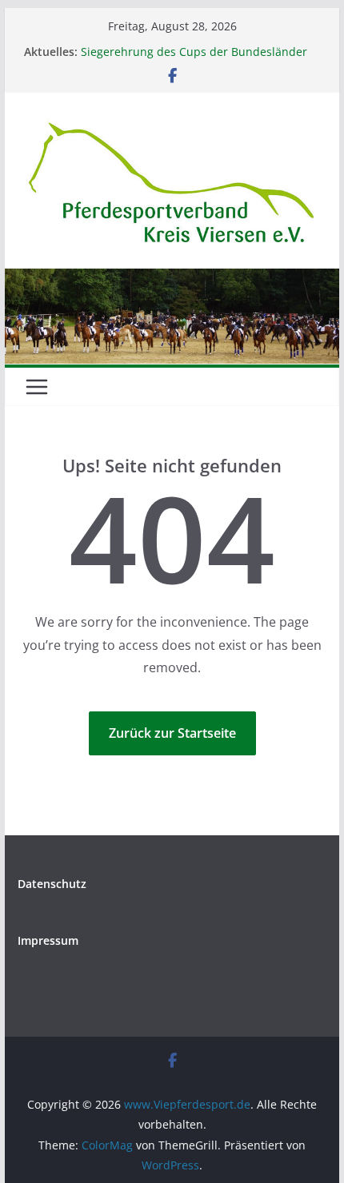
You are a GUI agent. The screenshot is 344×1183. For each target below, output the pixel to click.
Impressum (48, 940)
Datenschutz (52, 883)
